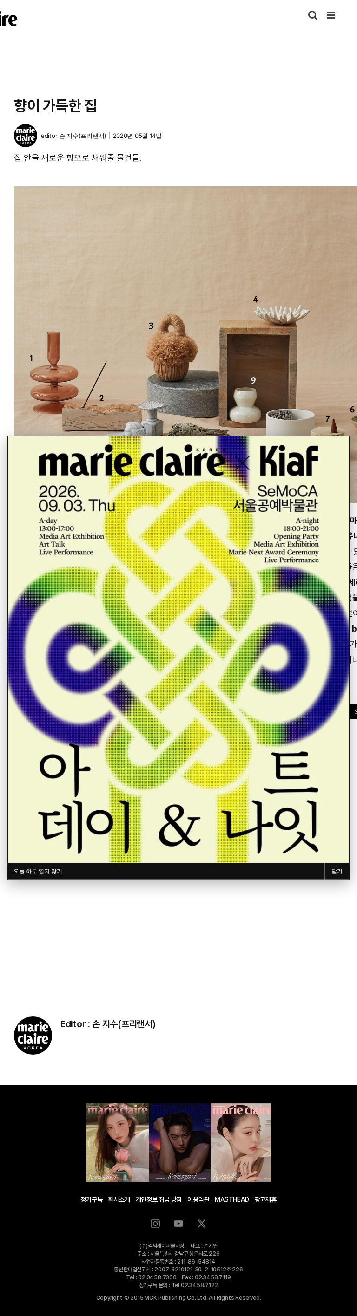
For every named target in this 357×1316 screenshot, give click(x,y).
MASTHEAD (232, 1199)
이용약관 (198, 1199)
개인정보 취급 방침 (159, 1199)
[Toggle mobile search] (312, 15)
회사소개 (119, 1199)
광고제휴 (266, 1199)
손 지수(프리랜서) (82, 135)
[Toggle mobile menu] (332, 15)
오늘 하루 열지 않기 (37, 871)
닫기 (337, 871)
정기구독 (91, 1199)
